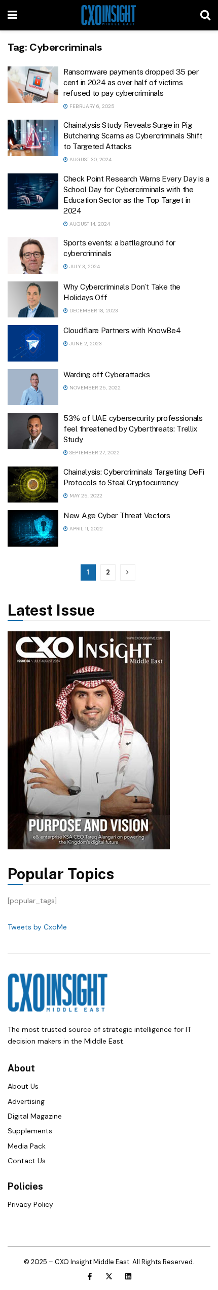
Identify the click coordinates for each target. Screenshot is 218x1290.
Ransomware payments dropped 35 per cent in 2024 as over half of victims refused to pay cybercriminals (131, 82)
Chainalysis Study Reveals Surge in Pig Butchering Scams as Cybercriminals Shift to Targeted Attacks (132, 136)
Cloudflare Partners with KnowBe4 (121, 330)
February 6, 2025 (91, 106)
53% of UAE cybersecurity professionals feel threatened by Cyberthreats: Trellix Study (133, 429)
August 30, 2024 (90, 159)
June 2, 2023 (85, 343)
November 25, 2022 (94, 387)
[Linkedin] (128, 1276)
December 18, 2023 (93, 310)
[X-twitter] (109, 1276)
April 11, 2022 (85, 528)
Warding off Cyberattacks (106, 374)
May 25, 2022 (85, 495)
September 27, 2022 (94, 452)
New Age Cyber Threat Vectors (116, 515)
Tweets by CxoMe (37, 926)
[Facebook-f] (89, 1276)
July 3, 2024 (84, 266)
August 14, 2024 (89, 224)
